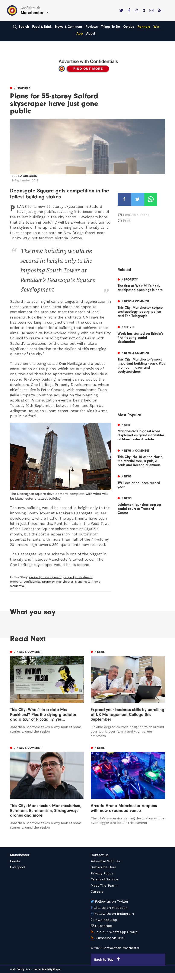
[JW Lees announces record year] (141, 481)
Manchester (19, 855)
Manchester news (87, 581)
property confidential (25, 581)
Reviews (92, 27)
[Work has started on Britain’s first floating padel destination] (141, 334)
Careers (97, 891)
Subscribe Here (103, 867)
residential (17, 586)
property (48, 581)
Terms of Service (104, 879)
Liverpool (17, 867)
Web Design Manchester (25, 969)
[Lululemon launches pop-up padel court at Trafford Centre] (141, 505)
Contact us (100, 855)
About (90, 33)
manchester (64, 581)
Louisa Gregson (24, 175)
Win (156, 27)
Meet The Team (104, 885)
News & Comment (68, 27)
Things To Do (110, 27)
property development (45, 577)
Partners (143, 27)
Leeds (15, 861)
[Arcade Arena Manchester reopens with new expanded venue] (128, 785)
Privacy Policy (102, 873)
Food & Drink (42, 27)
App (79, 33)
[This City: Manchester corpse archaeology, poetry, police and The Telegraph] (141, 308)
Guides (128, 27)
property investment (78, 577)
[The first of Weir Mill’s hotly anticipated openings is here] (141, 284)
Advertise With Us (105, 861)
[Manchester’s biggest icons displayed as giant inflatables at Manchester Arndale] (141, 431)
